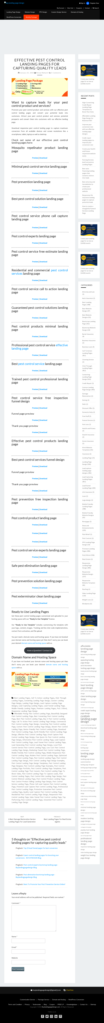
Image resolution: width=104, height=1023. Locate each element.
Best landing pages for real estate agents (57, 819)
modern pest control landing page (44, 755)
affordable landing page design (87, 649)
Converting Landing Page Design (37, 700)
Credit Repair (86, 383)
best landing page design (87, 686)
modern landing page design (87, 819)
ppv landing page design (86, 835)
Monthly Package (31, 17)
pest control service (31, 364)
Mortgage (85, 521)
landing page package (86, 776)
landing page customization (85, 749)
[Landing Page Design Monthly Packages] (28, 86)
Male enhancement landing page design (88, 803)
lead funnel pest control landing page (50, 742)
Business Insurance (88, 340)
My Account (60, 8)
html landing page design (86, 742)
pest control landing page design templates (30, 763)
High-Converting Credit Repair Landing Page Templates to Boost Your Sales (88, 107)
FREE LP (60, 1004)
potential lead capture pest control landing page (37, 787)
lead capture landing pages (87, 788)
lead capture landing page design (88, 783)
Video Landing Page (89, 593)
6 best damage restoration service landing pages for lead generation (22, 819)
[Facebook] (42, 1016)
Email (14, 947)
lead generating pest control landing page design (32, 745)
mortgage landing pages (86, 827)
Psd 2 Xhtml (62, 708)
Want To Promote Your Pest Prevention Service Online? (44, 884)
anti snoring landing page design (88, 656)
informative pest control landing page (38, 740)
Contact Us (84, 1004)
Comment (16, 903)
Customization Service (27, 999)
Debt (84, 404)
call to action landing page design (88, 692)
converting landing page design (88, 703)
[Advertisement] (52, 39)
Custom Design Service (58, 12)
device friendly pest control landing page (40, 729)
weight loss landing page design (88, 856)
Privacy (27, 1004)
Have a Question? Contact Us (39, 650)
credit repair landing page (87, 707)
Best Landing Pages (22, 698)
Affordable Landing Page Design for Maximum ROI (88, 118)
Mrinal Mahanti (42, 73)
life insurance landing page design (88, 792)
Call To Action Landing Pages (42, 698)
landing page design (87, 754)
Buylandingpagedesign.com (51, 1007)
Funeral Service (87, 420)
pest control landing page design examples (46, 760)
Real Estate (86, 559)
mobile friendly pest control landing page (28, 753)
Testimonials (37, 1004)
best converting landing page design (88, 678)
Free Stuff (85, 416)
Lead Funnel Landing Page (54, 706)
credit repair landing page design (88, 711)
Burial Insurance (88, 334)
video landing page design (89, 852)
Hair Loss (85, 424)
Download (43, 158)
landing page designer (87, 765)
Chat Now (69, 990)
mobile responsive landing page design (89, 814)
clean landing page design (88, 697)
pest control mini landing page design (46, 776)
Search (96, 8)
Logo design (86, 500)
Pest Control (86, 538)
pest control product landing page (50, 779)
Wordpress (86, 604)
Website (15, 958)
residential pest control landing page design (30, 794)
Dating (84, 400)
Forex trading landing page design (88, 737)
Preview (35, 158)
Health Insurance (88, 435)
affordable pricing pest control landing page (32, 713)
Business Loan (87, 347)
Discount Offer (87, 408)
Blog (45, 1004)
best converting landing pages (87, 682)
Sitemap (93, 1004)
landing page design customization (88, 760)
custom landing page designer (88, 725)
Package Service (43, 999)
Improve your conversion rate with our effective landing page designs (88, 129)
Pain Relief (86, 534)
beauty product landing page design (89, 672)
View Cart (70, 8)
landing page (84, 745)
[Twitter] (47, 1016)
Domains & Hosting (77, 12)
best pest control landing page (29, 719)
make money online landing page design (88, 797)
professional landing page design (86, 841)
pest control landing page (44, 758)
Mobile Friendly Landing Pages (24, 708)
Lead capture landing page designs (86, 470)
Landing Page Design (13, 12)
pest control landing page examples (38, 766)
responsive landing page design (88, 848)
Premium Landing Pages (46, 708)
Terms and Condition (15, 1004)
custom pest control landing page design (33, 726)
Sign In (83, 3)
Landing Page (87, 458)
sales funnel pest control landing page (45, 797)
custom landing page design (89, 719)
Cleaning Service (88, 360)
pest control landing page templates (46, 768)
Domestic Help (87, 412)
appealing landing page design (87, 661)
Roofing (85, 589)
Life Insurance (87, 492)
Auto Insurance (87, 298)
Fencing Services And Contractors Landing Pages (88, 162)
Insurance (85, 454)
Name (14, 936)
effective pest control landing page (32, 734)
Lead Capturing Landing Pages (31, 706)
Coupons (79, 8)
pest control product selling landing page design (31, 781)
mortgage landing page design (88, 824)
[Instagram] (51, 1016)
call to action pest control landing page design (36, 721)
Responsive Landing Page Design (24, 711)
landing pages (84, 779)
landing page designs (85, 773)
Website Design (30, 12)
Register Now (94, 3)
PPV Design (43, 12)
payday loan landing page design (88, 831)
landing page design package (89, 768)
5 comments (56, 73)
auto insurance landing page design (88, 666)
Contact (87, 8)
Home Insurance (88, 441)
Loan (84, 496)
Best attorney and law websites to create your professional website (88, 186)
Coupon (52, 1004)
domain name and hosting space (33, 643)
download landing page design (89, 729)
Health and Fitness (88, 428)
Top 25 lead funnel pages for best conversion (40, 848)
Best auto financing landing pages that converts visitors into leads (88, 173)
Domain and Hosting (59, 999)
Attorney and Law (88, 292)
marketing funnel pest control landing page (47, 750)
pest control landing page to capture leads (40, 774)
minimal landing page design (88, 808)
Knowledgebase (72, 1004)
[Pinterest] (60, 1016)
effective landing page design (87, 733)
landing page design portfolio (87, 770)
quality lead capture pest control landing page (42, 792)
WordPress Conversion (13, 17)
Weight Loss (86, 600)
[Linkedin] (55, 1016)
